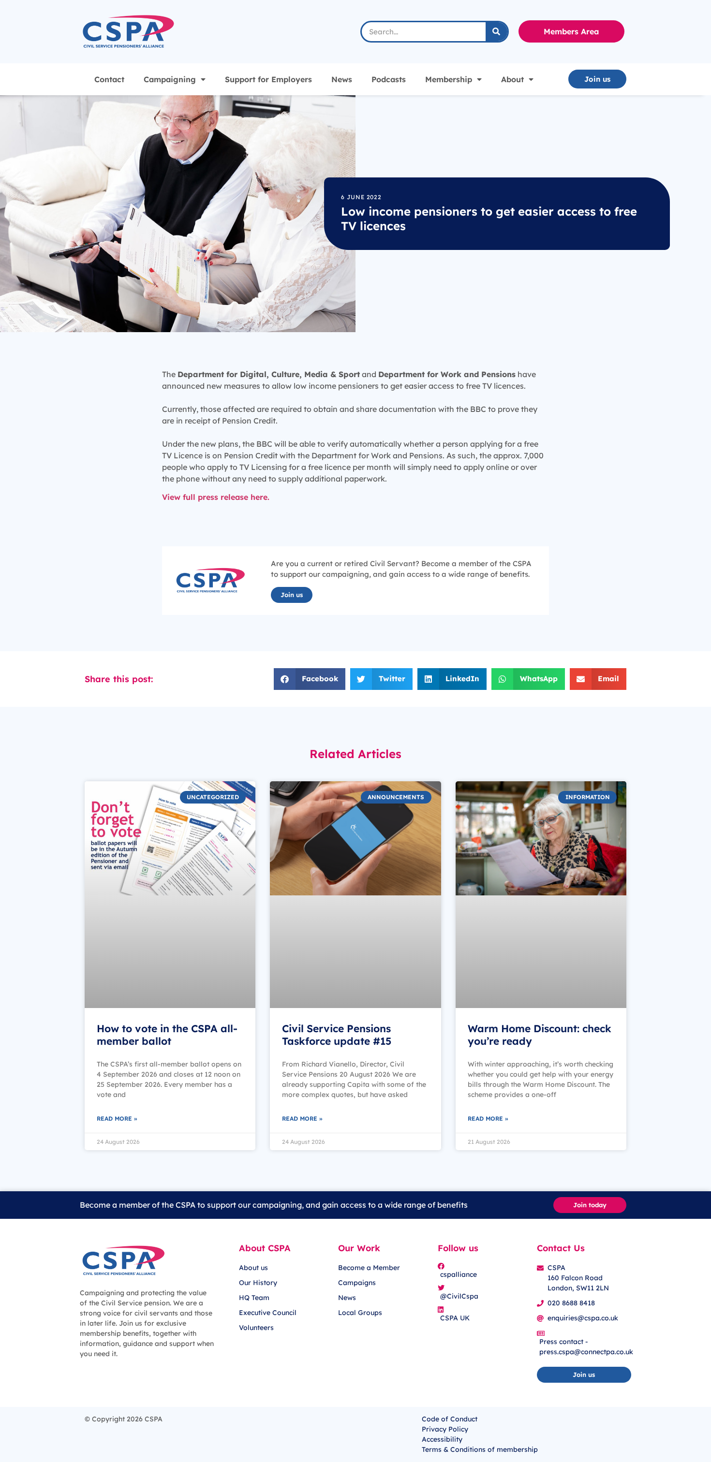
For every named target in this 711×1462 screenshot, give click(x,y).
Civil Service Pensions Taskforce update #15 (336, 1034)
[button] (310, 679)
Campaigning (170, 79)
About (512, 79)
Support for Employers (268, 79)
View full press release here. (215, 497)
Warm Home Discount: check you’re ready (539, 1034)
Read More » (117, 1118)
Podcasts (388, 79)
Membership (448, 79)
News (341, 79)
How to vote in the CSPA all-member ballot (167, 1034)
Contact (109, 79)
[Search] (496, 31)
